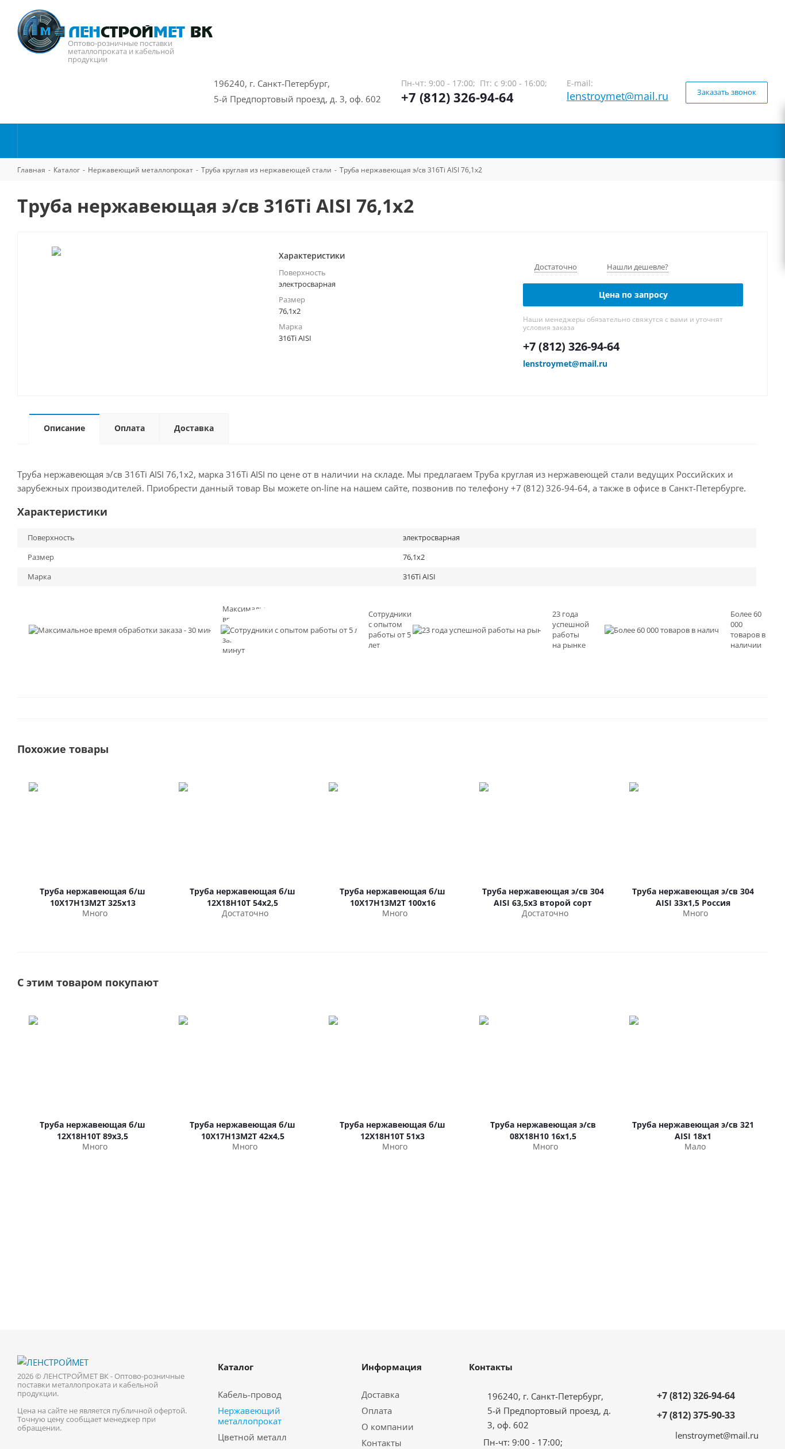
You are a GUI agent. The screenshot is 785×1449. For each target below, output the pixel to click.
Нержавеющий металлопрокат (250, 1416)
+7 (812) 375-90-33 (696, 1415)
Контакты (381, 1442)
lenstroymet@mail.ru (617, 96)
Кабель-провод (250, 1394)
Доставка (380, 1394)
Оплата (376, 1410)
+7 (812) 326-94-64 (457, 97)
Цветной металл (252, 1437)
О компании (387, 1426)
